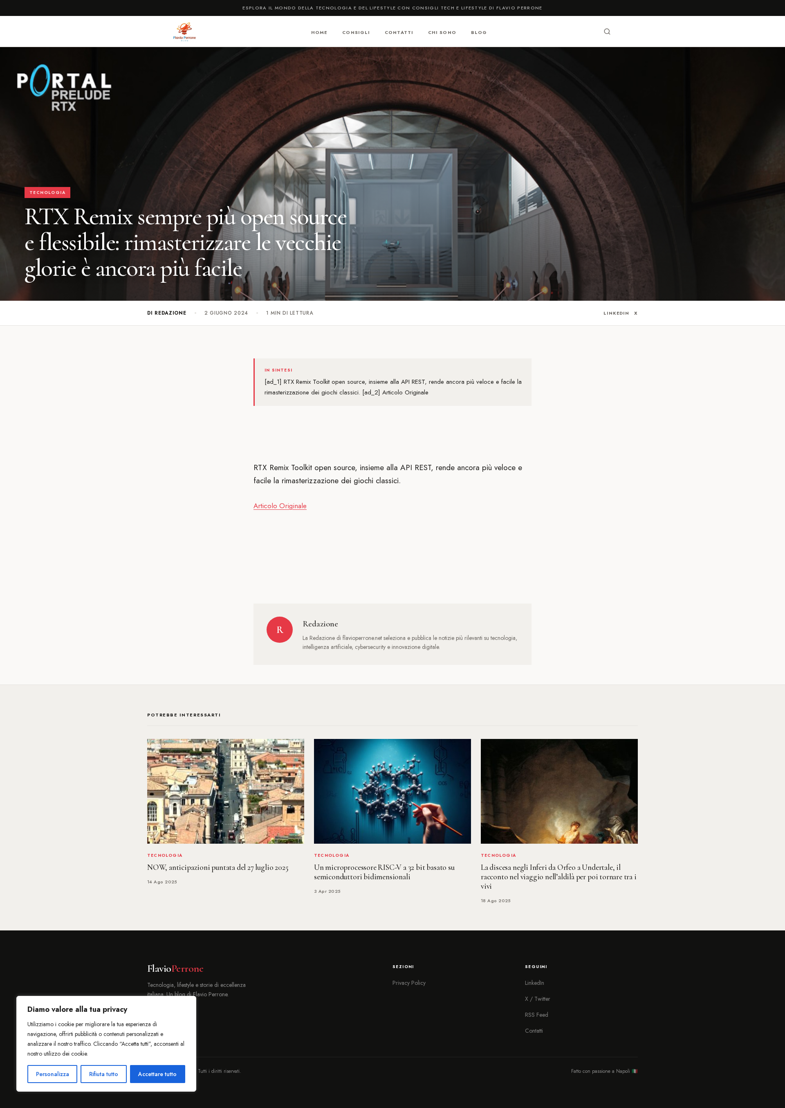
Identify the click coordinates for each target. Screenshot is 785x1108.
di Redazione (166, 313)
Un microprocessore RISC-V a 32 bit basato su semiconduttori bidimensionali (384, 872)
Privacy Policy (409, 983)
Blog (479, 32)
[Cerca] (607, 31)
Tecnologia (47, 192)
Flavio (175, 968)
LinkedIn (616, 313)
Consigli (356, 32)
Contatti (399, 32)
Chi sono (442, 32)
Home (319, 32)
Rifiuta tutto (103, 1074)
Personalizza (52, 1074)
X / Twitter (537, 999)
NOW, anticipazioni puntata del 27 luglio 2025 (217, 867)
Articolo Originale (280, 506)
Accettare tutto (157, 1074)
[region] (106, 1044)
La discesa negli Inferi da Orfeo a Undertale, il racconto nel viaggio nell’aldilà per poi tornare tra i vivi (559, 877)
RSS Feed (536, 1015)
